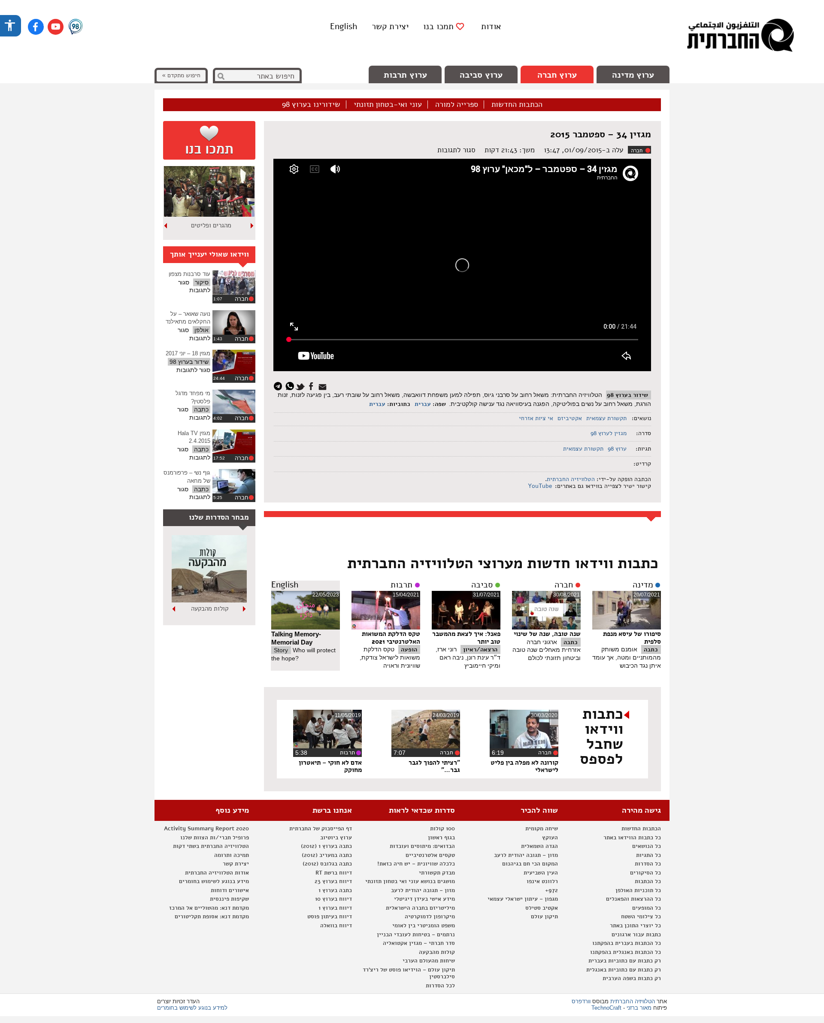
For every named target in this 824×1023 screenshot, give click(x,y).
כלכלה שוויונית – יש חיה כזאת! (416, 864)
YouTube (539, 486)
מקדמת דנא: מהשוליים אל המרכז (209, 908)
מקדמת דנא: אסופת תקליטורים (212, 916)
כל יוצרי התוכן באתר (635, 925)
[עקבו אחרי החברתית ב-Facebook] (36, 27)
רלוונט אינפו (542, 881)
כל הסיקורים (645, 873)
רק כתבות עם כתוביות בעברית (624, 961)
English (343, 26)
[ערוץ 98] (75, 27)
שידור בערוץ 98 (627, 395)
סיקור (202, 282)
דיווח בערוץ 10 (333, 899)
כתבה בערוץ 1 (335, 890)
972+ (551, 890)
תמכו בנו (438, 26)
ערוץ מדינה (633, 75)
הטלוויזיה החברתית (571, 479)
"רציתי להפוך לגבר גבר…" (434, 766)
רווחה (211, 225)
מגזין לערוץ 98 (609, 433)
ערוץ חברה (557, 75)
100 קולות (442, 828)
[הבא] (166, 226)
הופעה (409, 649)
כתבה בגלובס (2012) (327, 864)
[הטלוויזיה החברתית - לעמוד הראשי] (740, 36)
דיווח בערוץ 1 (335, 908)
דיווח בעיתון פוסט (329, 916)
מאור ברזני (639, 1008)
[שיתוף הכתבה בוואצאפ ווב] (290, 385)
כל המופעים (646, 908)
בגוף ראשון (441, 837)
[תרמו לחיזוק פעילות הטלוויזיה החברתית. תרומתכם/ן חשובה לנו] (209, 140)
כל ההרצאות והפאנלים (633, 899)
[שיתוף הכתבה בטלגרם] (280, 385)
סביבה (482, 585)
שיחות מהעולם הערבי (429, 961)
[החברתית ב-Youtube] (56, 27)
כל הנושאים (646, 846)
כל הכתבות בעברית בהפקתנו (626, 943)
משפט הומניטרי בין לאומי (423, 925)
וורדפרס (581, 1001)
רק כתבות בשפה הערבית (632, 978)
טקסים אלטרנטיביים (430, 855)
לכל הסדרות (440, 986)
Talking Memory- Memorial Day (296, 638)
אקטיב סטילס (541, 908)
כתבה (651, 649)
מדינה (643, 585)
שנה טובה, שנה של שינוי (547, 634)
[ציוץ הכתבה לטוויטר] (301, 385)
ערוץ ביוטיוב (336, 837)
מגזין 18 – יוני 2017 (188, 353)
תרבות (401, 585)
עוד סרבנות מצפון (189, 274)
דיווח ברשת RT (333, 873)
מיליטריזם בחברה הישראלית (420, 908)
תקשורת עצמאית (606, 418)
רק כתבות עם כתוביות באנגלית (623, 970)
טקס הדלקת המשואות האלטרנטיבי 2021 (391, 638)
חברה (636, 150)
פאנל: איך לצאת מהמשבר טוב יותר (466, 638)
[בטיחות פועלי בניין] (209, 600)
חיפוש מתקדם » (181, 75)
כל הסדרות (648, 864)
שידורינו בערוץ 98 (311, 105)
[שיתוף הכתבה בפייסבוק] (312, 385)
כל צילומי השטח (641, 916)
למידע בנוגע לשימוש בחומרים (192, 1008)
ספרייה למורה (456, 105)
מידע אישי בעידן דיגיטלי (424, 899)
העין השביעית (541, 873)
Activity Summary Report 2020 (206, 828)
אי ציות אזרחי (536, 418)
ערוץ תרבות (405, 75)
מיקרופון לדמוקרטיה (430, 916)
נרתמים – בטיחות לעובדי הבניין (416, 934)
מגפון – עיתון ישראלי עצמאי (523, 899)
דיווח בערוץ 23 (333, 881)
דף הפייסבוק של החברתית (320, 828)
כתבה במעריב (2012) (327, 855)
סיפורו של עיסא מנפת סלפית (632, 638)
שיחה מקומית (541, 828)
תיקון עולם (544, 916)
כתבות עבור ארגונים (636, 934)
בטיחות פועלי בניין (209, 608)
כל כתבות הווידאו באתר (632, 837)
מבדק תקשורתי (437, 873)
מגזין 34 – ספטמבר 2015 (600, 134)
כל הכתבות (648, 881)
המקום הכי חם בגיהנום (530, 864)
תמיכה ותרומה (231, 855)
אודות (491, 26)
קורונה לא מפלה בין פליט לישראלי (524, 766)
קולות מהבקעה (437, 952)
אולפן (201, 330)
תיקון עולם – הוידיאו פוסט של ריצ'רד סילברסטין (409, 973)
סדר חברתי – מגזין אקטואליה (419, 943)
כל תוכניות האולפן (638, 890)
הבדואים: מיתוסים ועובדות (422, 846)
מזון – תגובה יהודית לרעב (526, 855)
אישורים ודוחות (230, 890)
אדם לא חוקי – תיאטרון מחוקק (330, 766)
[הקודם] (252, 226)
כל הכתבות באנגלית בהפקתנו (625, 952)
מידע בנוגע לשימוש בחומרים (214, 881)
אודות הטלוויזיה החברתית (217, 873)
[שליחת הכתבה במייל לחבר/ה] (323, 385)
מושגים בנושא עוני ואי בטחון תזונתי (410, 881)
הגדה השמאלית (539, 846)
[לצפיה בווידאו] (233, 282)
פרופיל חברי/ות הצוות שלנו (214, 837)
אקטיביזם (569, 418)
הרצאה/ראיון (480, 649)
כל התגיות (648, 855)
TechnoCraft (606, 1008)
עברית (423, 404)
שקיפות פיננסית (229, 899)
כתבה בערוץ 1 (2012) (326, 846)
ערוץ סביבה (481, 75)
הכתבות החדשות (516, 105)
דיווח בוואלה (336, 925)
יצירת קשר (390, 26)
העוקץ (550, 837)
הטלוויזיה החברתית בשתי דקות (211, 846)
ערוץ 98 (617, 449)
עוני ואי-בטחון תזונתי (388, 105)
